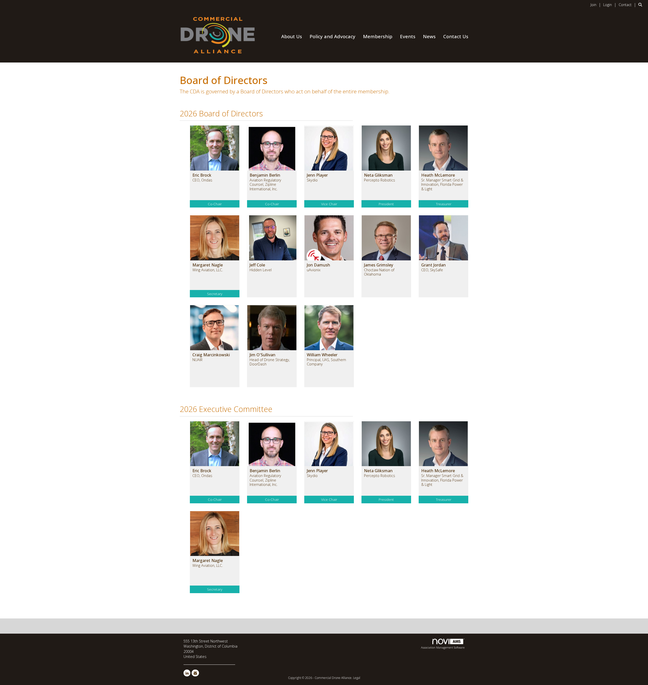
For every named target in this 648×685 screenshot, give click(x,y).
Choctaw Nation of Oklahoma (379, 272)
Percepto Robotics (379, 180)
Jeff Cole (257, 265)
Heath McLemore (438, 175)
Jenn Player (317, 175)
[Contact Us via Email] (195, 673)
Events (407, 36)
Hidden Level (261, 270)
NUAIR (197, 360)
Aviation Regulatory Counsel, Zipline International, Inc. (265, 184)
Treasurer (443, 203)
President (386, 203)
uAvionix (313, 270)
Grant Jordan (433, 265)
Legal (356, 678)
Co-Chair (215, 203)
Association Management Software (442, 647)
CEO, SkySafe (432, 270)
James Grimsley (378, 265)
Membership (377, 36)
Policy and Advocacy (332, 36)
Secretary (214, 293)
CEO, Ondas (202, 180)
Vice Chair (329, 203)
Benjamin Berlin (265, 175)
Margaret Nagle (207, 265)
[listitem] (596, 4)
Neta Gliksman (378, 175)
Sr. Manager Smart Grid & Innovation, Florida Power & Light (442, 184)
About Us (291, 36)
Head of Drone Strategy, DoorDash (270, 362)
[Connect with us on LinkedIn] (187, 673)
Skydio (312, 180)
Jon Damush (318, 265)
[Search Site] (641, 4)
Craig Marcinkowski (211, 355)
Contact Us (455, 36)
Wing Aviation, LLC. (207, 270)
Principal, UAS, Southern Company (326, 362)
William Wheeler (322, 355)
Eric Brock (201, 175)
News (429, 36)
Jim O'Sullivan (262, 355)
